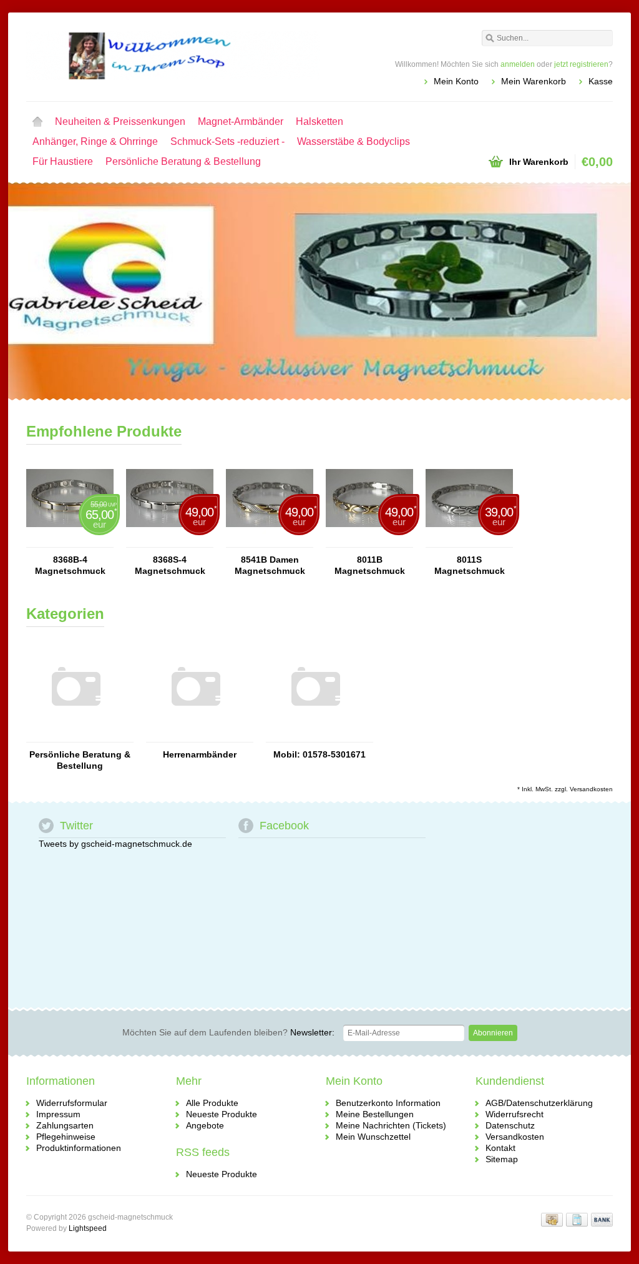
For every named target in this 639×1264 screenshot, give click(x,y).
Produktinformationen (78, 1148)
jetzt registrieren (581, 64)
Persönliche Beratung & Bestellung (183, 161)
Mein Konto (456, 81)
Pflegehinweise (65, 1137)
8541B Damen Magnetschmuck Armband (270, 565)
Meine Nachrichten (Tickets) (391, 1125)
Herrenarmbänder (200, 754)
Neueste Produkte (221, 1114)
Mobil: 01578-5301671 (319, 754)
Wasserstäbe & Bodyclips (353, 141)
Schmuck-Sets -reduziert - (227, 141)
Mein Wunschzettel (373, 1137)
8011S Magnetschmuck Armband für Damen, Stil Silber (469, 565)
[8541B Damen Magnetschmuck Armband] (269, 541)
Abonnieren (493, 1033)
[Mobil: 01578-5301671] (316, 736)
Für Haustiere (62, 161)
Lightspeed (88, 1228)
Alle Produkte (212, 1103)
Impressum (58, 1114)
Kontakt (500, 1148)
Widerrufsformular (71, 1103)
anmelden (517, 64)
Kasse (600, 81)
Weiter (596, 292)
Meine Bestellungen (375, 1114)
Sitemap (501, 1159)
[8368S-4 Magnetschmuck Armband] (169, 541)
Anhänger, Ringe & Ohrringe (95, 141)
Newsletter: (228, 1032)
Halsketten (319, 121)
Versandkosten (591, 789)
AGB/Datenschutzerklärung (539, 1103)
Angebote (205, 1125)
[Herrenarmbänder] (196, 736)
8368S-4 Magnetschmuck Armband (170, 565)
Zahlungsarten (65, 1125)
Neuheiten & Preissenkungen (120, 121)
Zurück (42, 292)
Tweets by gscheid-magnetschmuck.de (115, 844)
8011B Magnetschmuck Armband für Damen (369, 565)
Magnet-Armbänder (240, 121)
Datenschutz (510, 1125)
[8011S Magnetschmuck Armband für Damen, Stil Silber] (469, 541)
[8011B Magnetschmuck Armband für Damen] (369, 541)
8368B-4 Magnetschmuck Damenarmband (70, 565)
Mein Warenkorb (533, 81)
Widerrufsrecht (514, 1114)
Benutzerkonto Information (388, 1103)
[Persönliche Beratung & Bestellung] (76, 736)
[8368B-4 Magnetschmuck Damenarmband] (70, 541)
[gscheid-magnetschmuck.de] (173, 56)
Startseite (37, 122)
